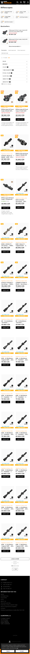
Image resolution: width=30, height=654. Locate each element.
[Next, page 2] (15, 562)
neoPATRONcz (6, 586)
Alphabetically (4, 53)
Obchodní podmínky (6, 603)
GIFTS (2, 599)
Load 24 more (15, 559)
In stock (6, 57)
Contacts (3, 608)
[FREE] (22, 186)
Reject (8, 651)
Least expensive (12, 50)
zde (17, 648)
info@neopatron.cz (7, 582)
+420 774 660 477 (7, 584)
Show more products (14, 46)
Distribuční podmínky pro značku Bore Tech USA (12, 610)
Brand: (4, 107)
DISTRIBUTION (4, 596)
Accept (22, 651)
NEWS (2, 594)
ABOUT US (3, 601)
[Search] (17, 2)
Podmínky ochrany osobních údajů (9, 604)
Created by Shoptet (16, 641)
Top (16, 569)
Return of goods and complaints (8, 606)
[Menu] (28, 2)
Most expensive (21, 50)
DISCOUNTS (4, 597)
